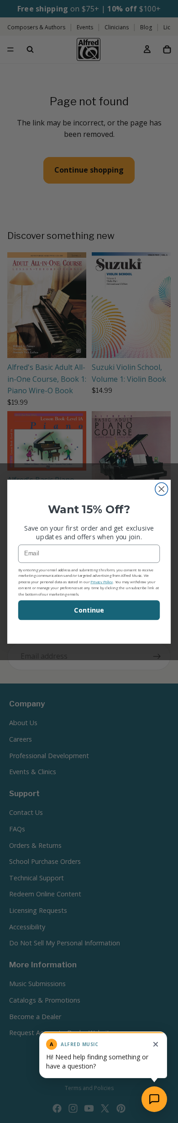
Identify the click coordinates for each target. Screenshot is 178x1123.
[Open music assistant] (154, 1099)
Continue (89, 610)
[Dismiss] (155, 1044)
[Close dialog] (161, 489)
